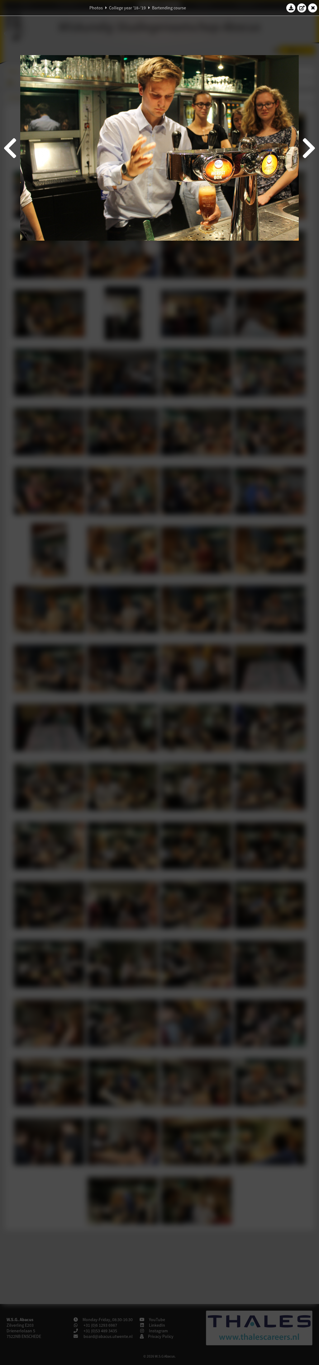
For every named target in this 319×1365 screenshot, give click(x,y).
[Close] (312, 7)
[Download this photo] (291, 7)
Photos (96, 8)
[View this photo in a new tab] (302, 7)
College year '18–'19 (127, 8)
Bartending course (169, 8)
